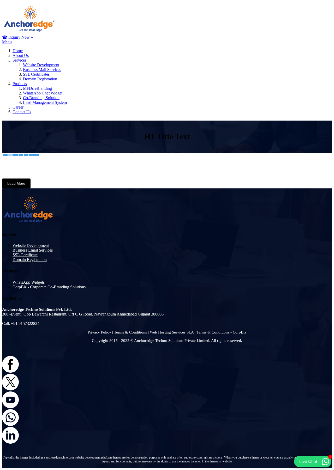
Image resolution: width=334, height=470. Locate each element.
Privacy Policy (99, 332)
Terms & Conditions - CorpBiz (221, 332)
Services (19, 60)
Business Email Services (33, 250)
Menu (7, 42)
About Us (21, 55)
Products (20, 83)
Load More (16, 183)
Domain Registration (40, 79)
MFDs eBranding (37, 88)
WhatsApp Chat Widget (42, 93)
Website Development (41, 65)
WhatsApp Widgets (29, 282)
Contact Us (22, 112)
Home (18, 51)
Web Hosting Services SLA (172, 332)
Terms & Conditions (130, 332)
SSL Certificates (36, 74)
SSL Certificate (25, 255)
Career (18, 107)
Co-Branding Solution (41, 98)
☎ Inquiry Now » (17, 37)
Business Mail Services (42, 69)
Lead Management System (45, 102)
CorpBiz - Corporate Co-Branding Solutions (49, 287)
